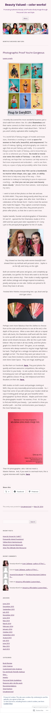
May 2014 (6, 621)
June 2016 (6, 604)
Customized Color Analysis (12, 669)
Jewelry (5, 677)
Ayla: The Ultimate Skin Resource (14, 548)
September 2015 (9, 609)
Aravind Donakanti (16, 574)
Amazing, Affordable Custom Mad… (28, 582)
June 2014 (6, 618)
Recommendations (9, 686)
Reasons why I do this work (12, 683)
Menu (25, 18)
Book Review (7, 663)
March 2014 (7, 623)
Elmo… (5, 675)
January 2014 (7, 629)
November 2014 (8, 615)
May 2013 (6, 646)
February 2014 (8, 626)
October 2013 (7, 632)
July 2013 (6, 640)
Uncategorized (26, 507)
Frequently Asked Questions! (13, 539)
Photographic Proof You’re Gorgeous (23, 52)
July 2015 (6, 612)
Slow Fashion (7, 689)
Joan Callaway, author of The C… (34, 564)
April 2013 (6, 649)
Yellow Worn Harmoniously (12, 542)
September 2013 (9, 635)
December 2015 (8, 606)
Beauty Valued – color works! (25, 5)
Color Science (8, 666)
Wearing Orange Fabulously (13, 545)
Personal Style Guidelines (12, 680)
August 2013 (7, 638)
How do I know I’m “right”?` (12, 536)
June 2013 (6, 643)
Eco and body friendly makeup (14, 672)
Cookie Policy (8, 704)
